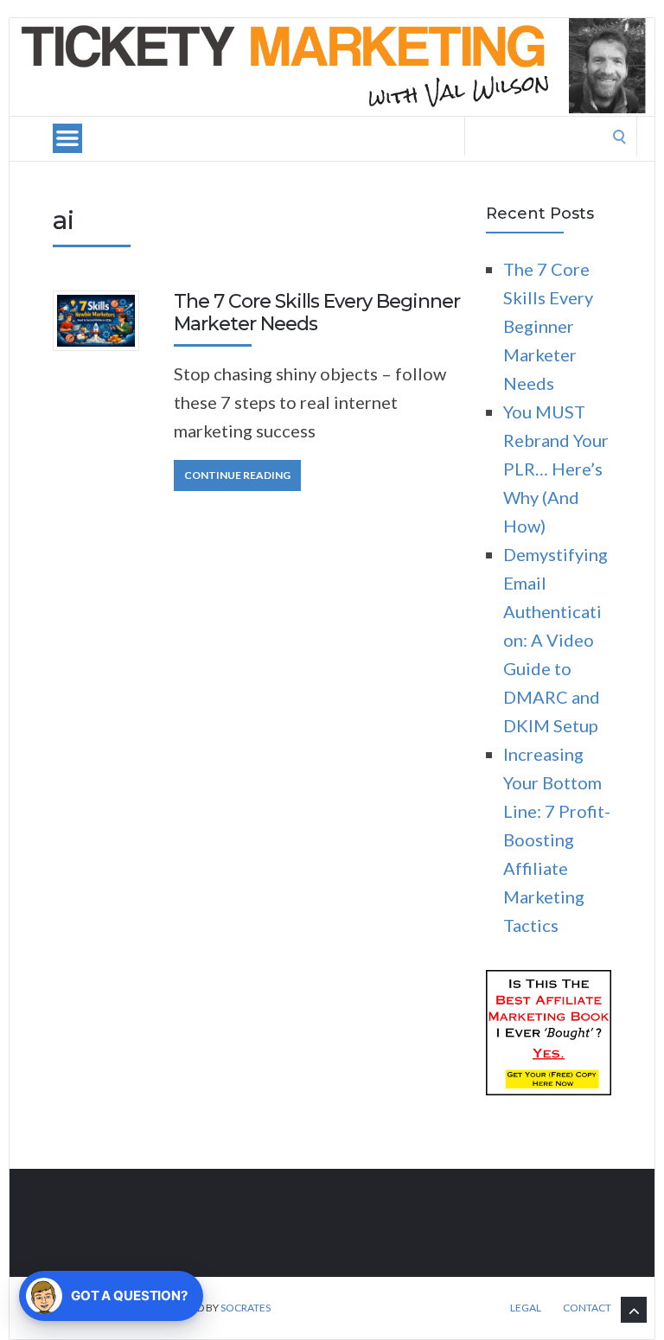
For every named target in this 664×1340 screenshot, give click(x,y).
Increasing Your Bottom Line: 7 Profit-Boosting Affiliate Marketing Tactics (556, 839)
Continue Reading (237, 475)
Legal (525, 1308)
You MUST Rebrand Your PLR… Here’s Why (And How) (556, 468)
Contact (587, 1308)
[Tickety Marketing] (332, 67)
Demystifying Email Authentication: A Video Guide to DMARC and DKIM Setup (555, 640)
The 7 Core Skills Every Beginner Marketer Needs (317, 312)
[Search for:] (550, 133)
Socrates (245, 1307)
